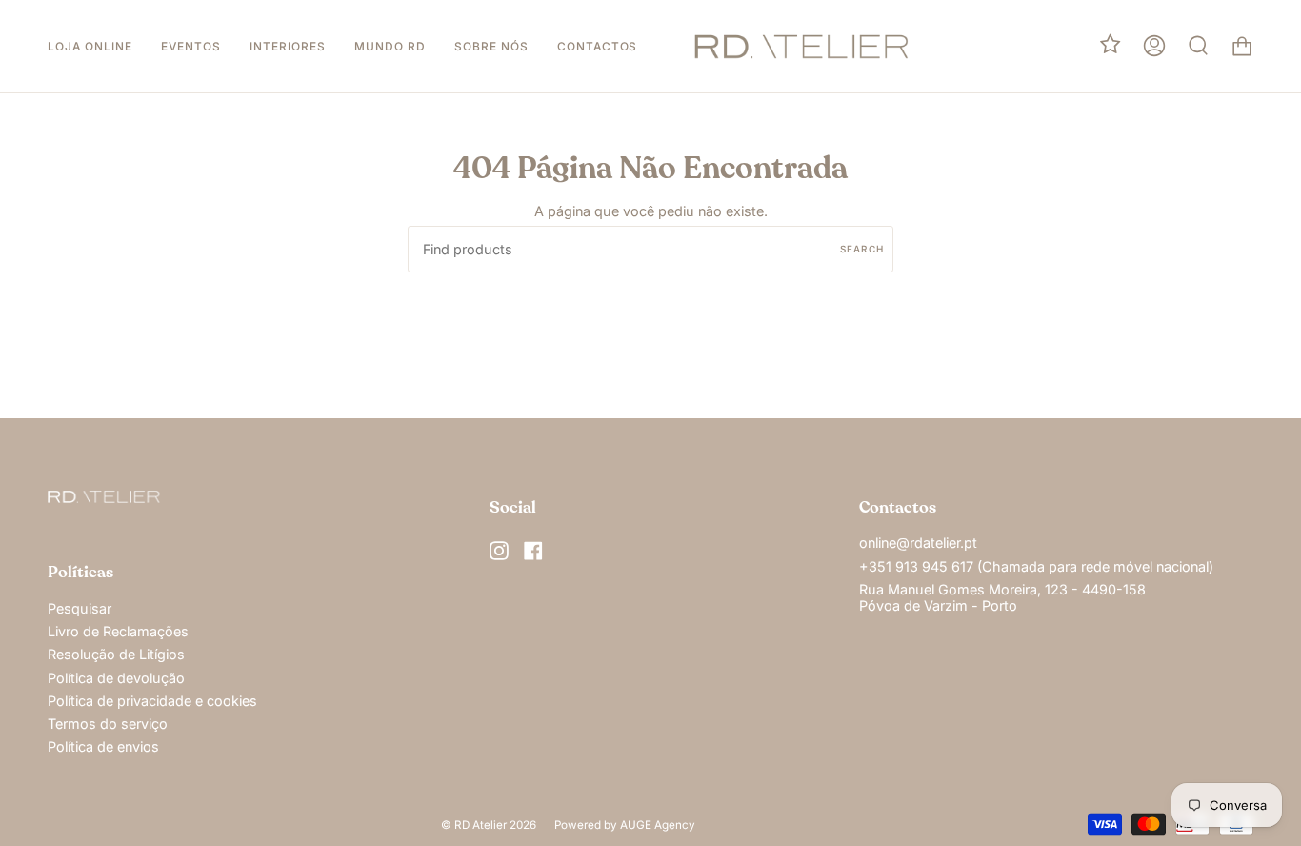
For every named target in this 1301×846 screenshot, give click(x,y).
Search (862, 248)
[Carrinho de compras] (1242, 46)
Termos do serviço (108, 723)
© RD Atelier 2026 (488, 825)
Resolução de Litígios (116, 654)
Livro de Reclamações (118, 631)
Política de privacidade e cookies (152, 701)
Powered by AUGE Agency (624, 825)
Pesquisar (79, 608)
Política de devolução (116, 678)
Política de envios (103, 746)
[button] (90, 46)
